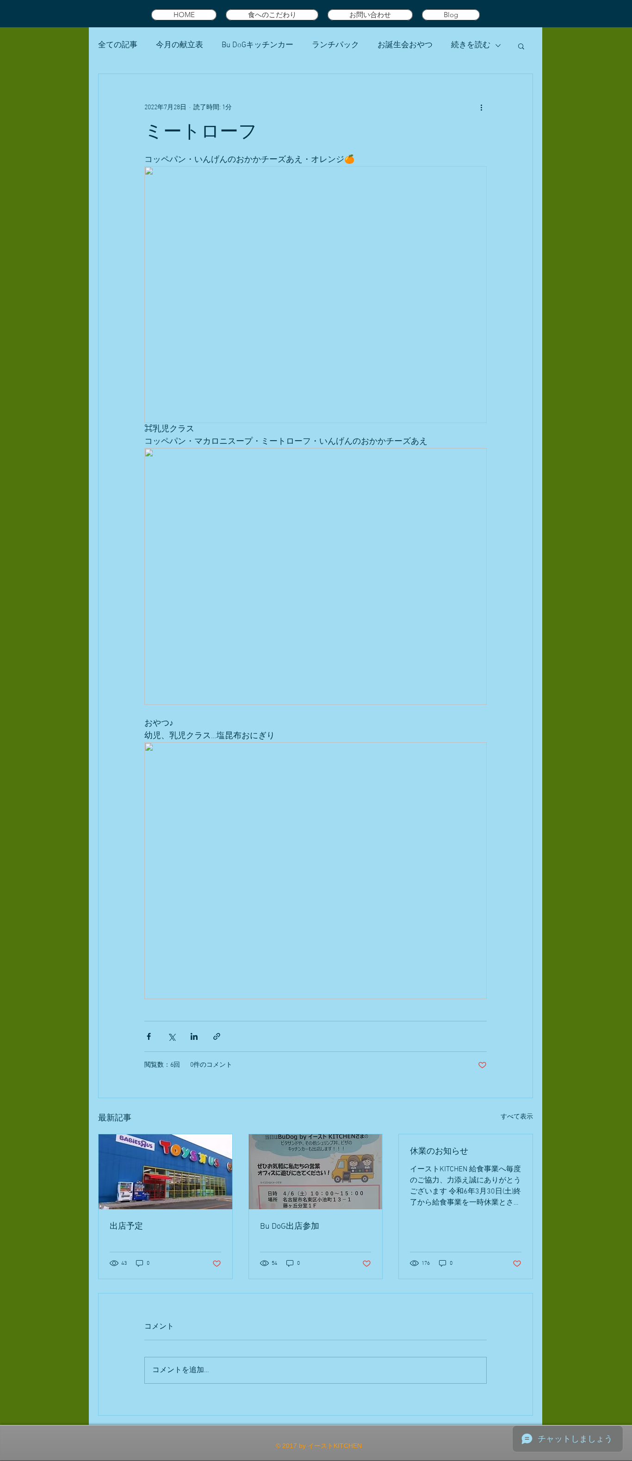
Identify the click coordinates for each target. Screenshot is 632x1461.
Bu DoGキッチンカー (257, 45)
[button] (521, 46)
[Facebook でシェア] (148, 1036)
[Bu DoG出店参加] (316, 1171)
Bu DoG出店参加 (289, 1226)
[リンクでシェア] (216, 1036)
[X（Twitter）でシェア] (171, 1036)
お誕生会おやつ (405, 45)
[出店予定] (165, 1171)
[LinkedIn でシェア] (194, 1036)
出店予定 (126, 1226)
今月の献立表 (179, 45)
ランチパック (335, 45)
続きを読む (470, 45)
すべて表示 (517, 1117)
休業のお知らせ (439, 1151)
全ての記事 (117, 45)
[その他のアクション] (481, 107)
